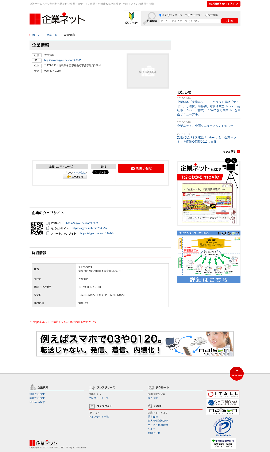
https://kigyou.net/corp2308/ (82, 222)
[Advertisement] (63, 126)
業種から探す (37, 398)
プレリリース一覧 (99, 398)
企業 (164, 15)
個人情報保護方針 (158, 420)
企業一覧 (52, 35)
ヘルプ (151, 428)
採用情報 (213, 15)
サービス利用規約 (158, 424)
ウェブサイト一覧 (99, 416)
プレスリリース (179, 15)
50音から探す (37, 402)
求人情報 (153, 398)
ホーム (36, 35)
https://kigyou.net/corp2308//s (97, 233)
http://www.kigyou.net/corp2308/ (62, 60)
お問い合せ (154, 433)
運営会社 (153, 416)
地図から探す (37, 394)
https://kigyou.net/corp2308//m (90, 228)
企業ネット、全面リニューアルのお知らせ (205, 125)
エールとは (79, 172)
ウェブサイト (197, 15)
